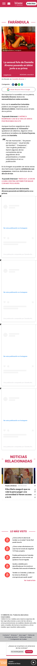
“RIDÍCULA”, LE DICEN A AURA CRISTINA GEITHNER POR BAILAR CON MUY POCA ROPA (18, 181)
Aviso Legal (22, 635)
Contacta (6, 635)
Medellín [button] (11, 661)
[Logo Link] (18, 3)
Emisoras (14, 635)
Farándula (18, 22)
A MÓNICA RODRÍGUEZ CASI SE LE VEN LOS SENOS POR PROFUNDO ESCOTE (17, 118)
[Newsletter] (9, 3)
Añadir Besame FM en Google (20, 89)
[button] (4, 3)
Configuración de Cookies (18, 639)
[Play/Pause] (33, 662)
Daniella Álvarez (18, 79)
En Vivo (32, 3)
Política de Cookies (26, 637)
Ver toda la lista (29, 580)
